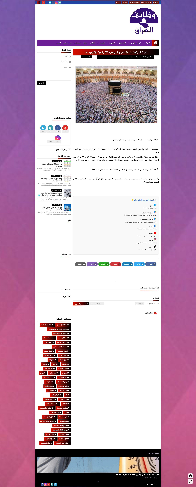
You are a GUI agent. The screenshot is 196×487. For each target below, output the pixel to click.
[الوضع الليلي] (190, 475)
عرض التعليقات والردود (80, 304)
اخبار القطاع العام (46, 324)
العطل (85, 42)
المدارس (112, 42)
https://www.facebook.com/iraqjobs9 (147, 229)
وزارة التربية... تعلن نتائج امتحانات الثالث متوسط (51, 179)
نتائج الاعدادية (50, 434)
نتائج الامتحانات (63, 438)
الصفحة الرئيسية (129, 57)
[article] (95, 277)
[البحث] (38, 2)
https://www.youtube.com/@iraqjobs (147, 236)
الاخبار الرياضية (63, 355)
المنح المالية (53, 373)
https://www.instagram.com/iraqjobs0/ (146, 243)
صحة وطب (77, 42)
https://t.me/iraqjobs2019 (150, 208)
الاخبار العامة (118, 57)
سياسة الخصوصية (146, 2)
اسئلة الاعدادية (48, 338)
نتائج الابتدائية (64, 434)
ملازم (66, 412)
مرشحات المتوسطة (45, 408)
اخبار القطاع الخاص (62, 324)
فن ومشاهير (67, 42)
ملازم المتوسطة (48, 416)
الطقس (92, 42)
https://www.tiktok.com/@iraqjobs (148, 250)
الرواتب (55, 364)
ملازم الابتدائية (55, 412)
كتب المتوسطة (49, 399)
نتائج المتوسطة (45, 443)
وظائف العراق (139, 484)
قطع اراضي (50, 390)
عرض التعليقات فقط (96, 304)
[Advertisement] (74, 21)
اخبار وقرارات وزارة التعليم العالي (58, 329)
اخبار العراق (122, 42)
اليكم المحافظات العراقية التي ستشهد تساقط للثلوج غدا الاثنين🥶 (50, 194)
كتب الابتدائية (56, 395)
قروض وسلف (64, 390)
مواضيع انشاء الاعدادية (61, 425)
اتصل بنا (125, 2)
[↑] (98, 481)
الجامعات (102, 42)
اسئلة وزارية (48, 342)
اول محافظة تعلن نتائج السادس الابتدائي (51, 165)
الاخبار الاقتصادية (63, 351)
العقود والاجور (49, 368)
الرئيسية (155, 2)
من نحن (118, 2)
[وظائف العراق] (144, 22)
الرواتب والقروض (136, 42)
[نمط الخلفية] (190, 481)
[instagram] (56, 2)
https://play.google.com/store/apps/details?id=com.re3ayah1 (141, 222)
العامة (59, 42)
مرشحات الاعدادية (62, 408)
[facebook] (53, 2)
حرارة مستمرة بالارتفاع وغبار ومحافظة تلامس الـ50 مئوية (137, 474)
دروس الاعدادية (48, 377)
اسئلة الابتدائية (63, 338)
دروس (42, 373)
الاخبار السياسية (49, 355)
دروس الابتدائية (63, 377)
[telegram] (50, 2)
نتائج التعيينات (49, 438)
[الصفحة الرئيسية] (155, 43)
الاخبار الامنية (48, 351)
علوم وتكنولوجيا (63, 386)
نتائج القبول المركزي (62, 443)
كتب (66, 395)
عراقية (155, 477)
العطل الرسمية (63, 368)
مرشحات (65, 403)
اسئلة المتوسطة (62, 342)
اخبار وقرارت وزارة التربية (60, 333)
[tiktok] (46, 2)
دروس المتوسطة (62, 381)
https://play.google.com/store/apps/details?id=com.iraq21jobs (140, 215)
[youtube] (43, 2)
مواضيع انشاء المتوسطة (60, 430)
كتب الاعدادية (64, 399)
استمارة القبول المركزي (60, 346)
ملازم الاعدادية (63, 416)
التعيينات (148, 42)
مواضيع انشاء (64, 421)
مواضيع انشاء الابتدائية (47, 421)
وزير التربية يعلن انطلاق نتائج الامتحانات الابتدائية (52, 208)
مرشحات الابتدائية (51, 403)
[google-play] (59, 2)
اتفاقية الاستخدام (134, 2)
